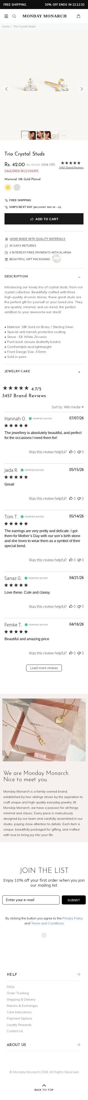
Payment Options (19, 1018)
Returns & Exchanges (22, 1006)
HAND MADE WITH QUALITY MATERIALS (37, 239)
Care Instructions (19, 1012)
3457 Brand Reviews (24, 396)
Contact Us (15, 1031)
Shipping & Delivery (21, 999)
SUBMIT (73, 900)
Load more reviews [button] (44, 668)
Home (6, 26)
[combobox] (68, 407)
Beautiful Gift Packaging (29, 259)
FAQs (11, 987)
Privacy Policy (73, 918)
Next (81, 89)
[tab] (24, 134)
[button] (70, 451)
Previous (6, 89)
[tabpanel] (44, 85)
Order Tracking (18, 993)
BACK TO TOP (44, 1090)
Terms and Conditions (47, 923)
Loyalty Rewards (19, 1025)
